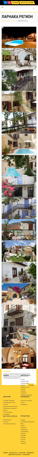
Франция (23, 435)
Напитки (6, 421)
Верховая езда (25, 387)
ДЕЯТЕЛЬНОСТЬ (13, 452)
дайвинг (23, 385)
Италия (23, 439)
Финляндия (24, 429)
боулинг (23, 389)
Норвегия (23, 427)
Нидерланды (24, 431)
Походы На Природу (9, 400)
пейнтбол (23, 393)
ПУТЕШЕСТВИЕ (26, 454)
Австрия (23, 437)
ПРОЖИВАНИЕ (5, 21)
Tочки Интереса (8, 412)
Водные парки (25, 381)
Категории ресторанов (10, 424)
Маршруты (6, 414)
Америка (23, 443)
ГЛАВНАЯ (5, 452)
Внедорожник (24, 383)
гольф (23, 379)
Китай (23, 425)
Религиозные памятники (10, 408)
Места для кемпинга (26, 400)
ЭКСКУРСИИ (22, 452)
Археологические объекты (11, 406)
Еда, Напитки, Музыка (14, 454)
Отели (23, 402)
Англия (23, 441)
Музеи (5, 410)
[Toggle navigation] (33, 9)
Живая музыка (8, 420)
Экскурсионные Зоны (9, 402)
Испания (23, 433)
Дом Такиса (7, 371)
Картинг (23, 391)
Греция (23, 420)
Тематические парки (26, 395)
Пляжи (5, 404)
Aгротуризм (13, 21)
